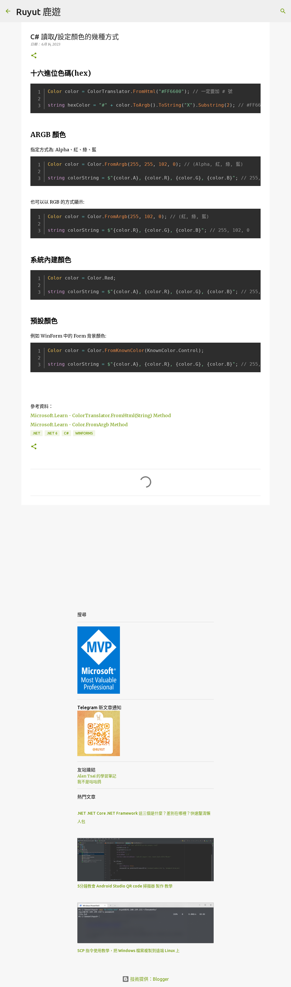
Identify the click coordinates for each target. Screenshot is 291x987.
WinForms (84, 433)
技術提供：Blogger (149, 979)
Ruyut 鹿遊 (38, 12)
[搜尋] (283, 11)
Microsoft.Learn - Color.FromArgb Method (79, 424)
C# (66, 433)
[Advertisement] (145, 553)
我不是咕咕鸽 (89, 781)
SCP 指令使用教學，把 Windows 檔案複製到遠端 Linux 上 (128, 950)
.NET (36, 433)
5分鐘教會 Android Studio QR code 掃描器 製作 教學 (124, 886)
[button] (33, 56)
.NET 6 (52, 433)
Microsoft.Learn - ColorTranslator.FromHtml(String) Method (100, 415)
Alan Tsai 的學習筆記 (96, 776)
